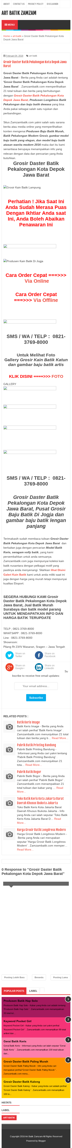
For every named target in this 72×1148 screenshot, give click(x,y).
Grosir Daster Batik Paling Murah (26, 1061)
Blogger (42, 1141)
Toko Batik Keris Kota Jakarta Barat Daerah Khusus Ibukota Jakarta (40, 801)
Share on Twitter (20, 655)
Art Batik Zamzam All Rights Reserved (43, 1136)
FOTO (57, 376)
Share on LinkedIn (50, 667)
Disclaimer (52, 4)
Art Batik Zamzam (19, 13)
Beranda (39, 977)
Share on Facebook (50, 655)
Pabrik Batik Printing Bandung (36, 745)
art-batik (33, 56)
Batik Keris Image (28, 722)
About (6, 4)
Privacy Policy (35, 4)
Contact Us (19, 4)
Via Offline (45, 300)
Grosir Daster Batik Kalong (22, 1081)
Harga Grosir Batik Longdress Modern (41, 830)
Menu (11, 24)
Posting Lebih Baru (14, 977)
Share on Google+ (20, 667)
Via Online (37, 281)
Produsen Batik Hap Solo (21, 1000)
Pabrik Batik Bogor (29, 772)
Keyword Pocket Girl (17, 1021)
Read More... (60, 738)
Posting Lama (60, 977)
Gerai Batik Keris (15, 1041)
